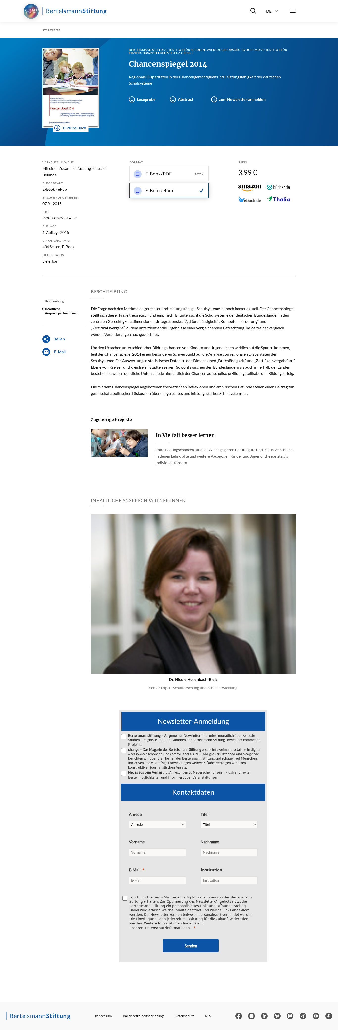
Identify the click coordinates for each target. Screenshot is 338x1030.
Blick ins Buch (74, 127)
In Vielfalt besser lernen (185, 435)
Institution (211, 869)
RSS (208, 1016)
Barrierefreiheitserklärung (143, 1016)
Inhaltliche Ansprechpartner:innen (61, 311)
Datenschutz (184, 1016)
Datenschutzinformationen (167, 927)
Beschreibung (54, 301)
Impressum (103, 1016)
